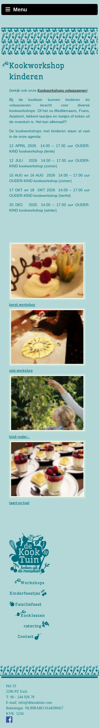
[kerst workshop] (47, 270)
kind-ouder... (19, 437)
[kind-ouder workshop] (47, 403)
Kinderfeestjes (25, 593)
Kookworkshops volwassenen (62, 90)
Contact (26, 636)
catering (32, 626)
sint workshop (21, 371)
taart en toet (19, 503)
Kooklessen (33, 615)
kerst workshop (22, 305)
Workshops (33, 582)
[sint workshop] (47, 337)
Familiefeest (28, 604)
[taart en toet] (47, 469)
